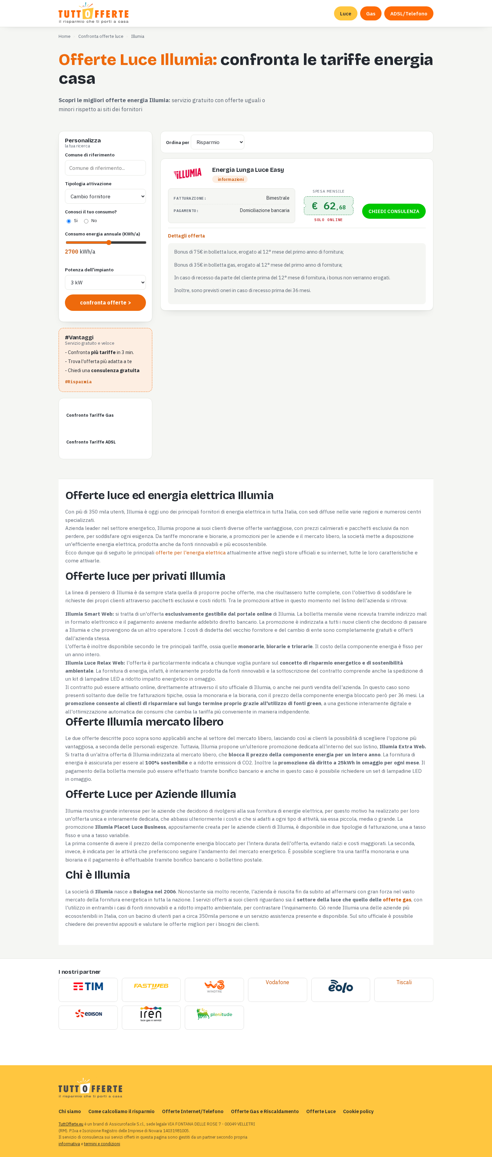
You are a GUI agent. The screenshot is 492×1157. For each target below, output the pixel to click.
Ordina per (177, 142)
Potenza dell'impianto (89, 270)
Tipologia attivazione (88, 184)
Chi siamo (70, 1111)
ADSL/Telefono (408, 13)
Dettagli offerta (186, 235)
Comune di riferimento (89, 155)
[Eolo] (340, 987)
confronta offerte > (105, 302)
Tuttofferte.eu (94, 13)
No (94, 220)
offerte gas (397, 899)
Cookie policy (358, 1111)
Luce (345, 13)
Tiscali (404, 982)
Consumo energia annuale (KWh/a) (102, 234)
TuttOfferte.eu (71, 1124)
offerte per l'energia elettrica (191, 552)
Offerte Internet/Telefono (193, 1111)
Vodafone (277, 982)
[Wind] (214, 987)
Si (76, 220)
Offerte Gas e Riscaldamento (265, 1111)
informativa (69, 1143)
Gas (371, 13)
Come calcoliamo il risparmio (121, 1111)
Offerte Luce (321, 1111)
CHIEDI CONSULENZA (393, 211)
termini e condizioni (102, 1143)
